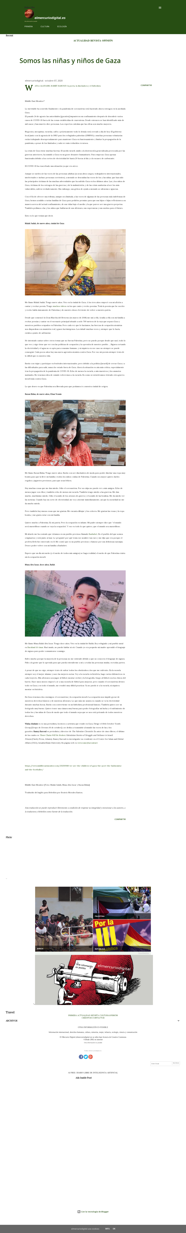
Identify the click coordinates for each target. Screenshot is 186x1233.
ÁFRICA (40, 949)
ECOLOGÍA (62, 26)
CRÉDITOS (87, 1018)
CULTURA (45, 26)
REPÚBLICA (100, 949)
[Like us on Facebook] (81, 1056)
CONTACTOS (98, 1018)
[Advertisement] (87, 858)
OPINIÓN (107, 40)
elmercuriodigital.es (50, 18)
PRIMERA (28, 26)
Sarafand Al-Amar (35, 647)
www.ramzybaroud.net (87, 743)
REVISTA (95, 40)
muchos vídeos (59, 306)
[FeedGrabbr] (93, 953)
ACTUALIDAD (81, 40)
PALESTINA (99, 916)
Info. (107, 1229)
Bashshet (93, 534)
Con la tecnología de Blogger (95, 1211)
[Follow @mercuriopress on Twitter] (86, 1056)
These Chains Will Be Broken (52, 735)
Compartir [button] (146, 85)
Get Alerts (176, 1063)
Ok (114, 1229)
